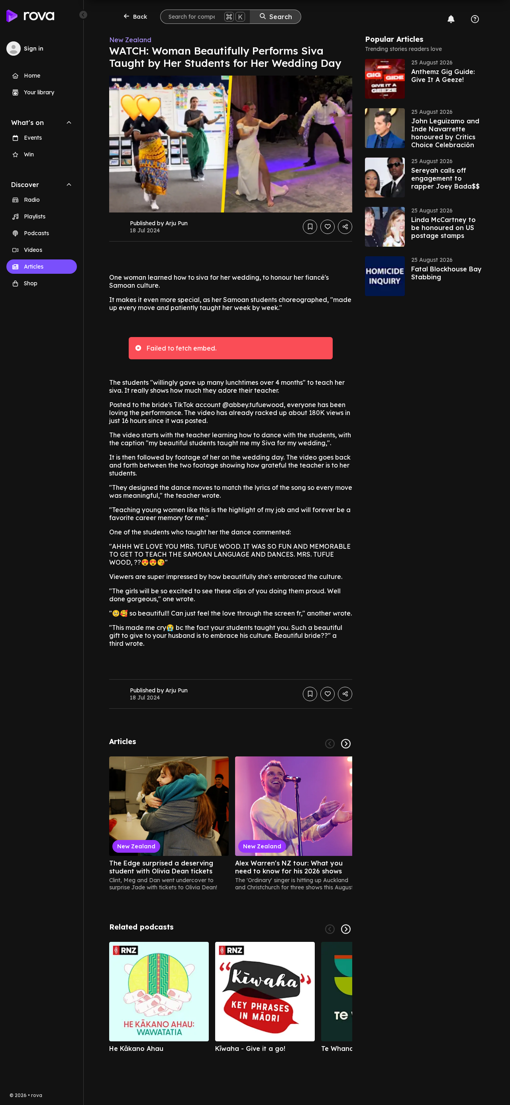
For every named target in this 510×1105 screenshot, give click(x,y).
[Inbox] (451, 19)
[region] (230, 823)
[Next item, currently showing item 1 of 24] (345, 743)
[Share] (345, 227)
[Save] (310, 227)
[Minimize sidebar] (83, 15)
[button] (424, 79)
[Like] (327, 227)
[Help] (474, 19)
